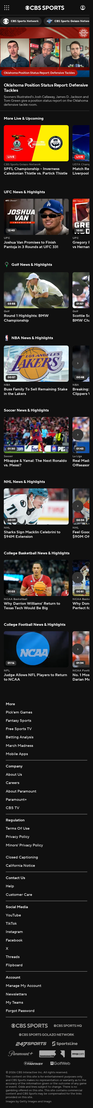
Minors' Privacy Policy (24, 845)
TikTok (11, 923)
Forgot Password (20, 1010)
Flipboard (14, 965)
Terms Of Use (18, 828)
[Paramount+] (20, 1054)
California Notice (20, 865)
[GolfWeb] (60, 1063)
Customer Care (19, 894)
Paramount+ (16, 799)
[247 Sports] (31, 1043)
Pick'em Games (19, 712)
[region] (44, 52)
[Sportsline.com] (65, 1044)
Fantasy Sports (18, 720)
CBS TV (12, 808)
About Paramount (21, 791)
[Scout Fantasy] (34, 1063)
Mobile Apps (17, 754)
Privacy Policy (17, 836)
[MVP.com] (78, 1053)
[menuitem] (21, 21)
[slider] (45, 63)
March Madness (19, 745)
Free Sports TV (19, 729)
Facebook (14, 940)
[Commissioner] (52, 1053)
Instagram (14, 931)
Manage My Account (23, 985)
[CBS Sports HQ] (68, 1025)
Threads (13, 957)
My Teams (14, 1002)
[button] (6, 7)
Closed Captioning (22, 857)
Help (10, 886)
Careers (12, 782)
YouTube (13, 915)
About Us (14, 774)
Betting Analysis (19, 737)
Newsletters (16, 994)
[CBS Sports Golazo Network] (46, 1034)
